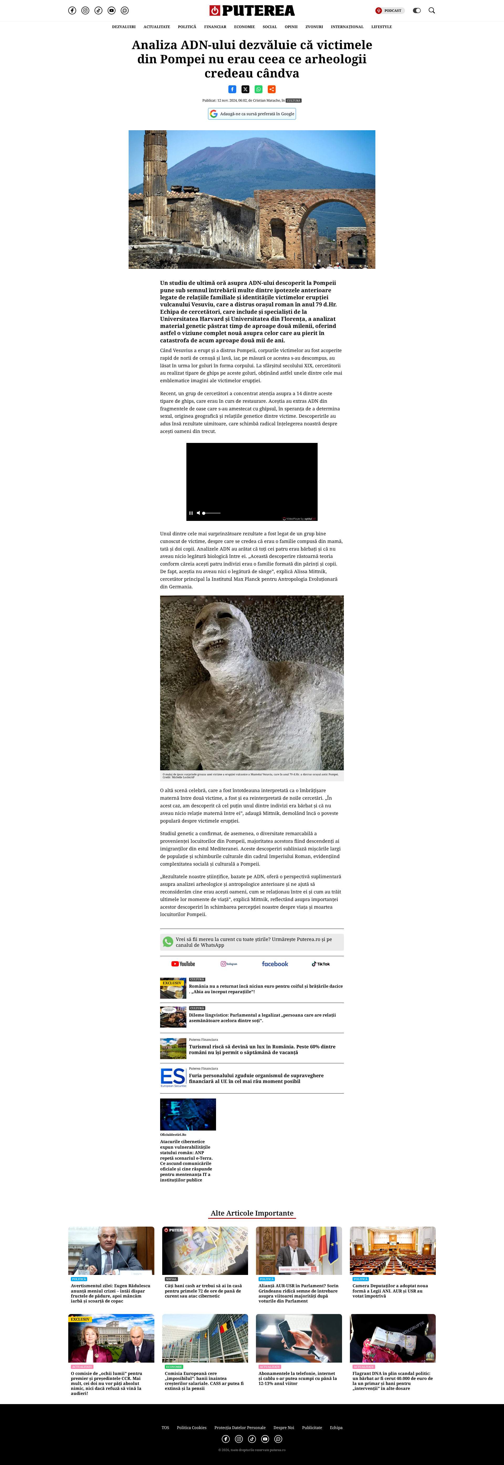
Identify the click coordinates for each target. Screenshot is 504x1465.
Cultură (293, 100)
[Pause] (191, 513)
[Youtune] (112, 10)
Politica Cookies (192, 1427)
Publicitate (312, 1427)
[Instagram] (85, 10)
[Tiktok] (98, 10)
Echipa (336, 1427)
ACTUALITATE (157, 26)
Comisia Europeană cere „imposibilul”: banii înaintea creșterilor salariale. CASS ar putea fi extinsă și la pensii (204, 1381)
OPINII (291, 26)
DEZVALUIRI (124, 26)
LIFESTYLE (381, 26)
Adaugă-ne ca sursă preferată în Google (257, 113)
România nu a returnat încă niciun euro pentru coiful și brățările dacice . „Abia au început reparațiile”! (266, 989)
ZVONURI (314, 26)
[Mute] (198, 513)
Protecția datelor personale (240, 1427)
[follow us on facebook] (275, 964)
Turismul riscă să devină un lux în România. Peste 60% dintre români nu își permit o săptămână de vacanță (262, 1049)
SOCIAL (270, 26)
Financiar (215, 26)
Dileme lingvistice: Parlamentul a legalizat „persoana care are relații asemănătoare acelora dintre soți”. (262, 1017)
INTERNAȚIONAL (347, 26)
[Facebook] (72, 10)
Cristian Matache (266, 100)
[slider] (211, 514)
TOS (165, 1427)
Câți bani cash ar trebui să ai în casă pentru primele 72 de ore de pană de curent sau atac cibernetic (203, 1291)
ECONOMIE (244, 26)
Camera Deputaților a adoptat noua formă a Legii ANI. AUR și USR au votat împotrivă (390, 1291)
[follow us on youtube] (183, 964)
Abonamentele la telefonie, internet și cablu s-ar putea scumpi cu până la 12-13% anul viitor (298, 1378)
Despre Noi (284, 1427)
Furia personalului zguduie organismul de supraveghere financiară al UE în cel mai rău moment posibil (256, 1078)
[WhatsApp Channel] (125, 10)
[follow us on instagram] (229, 964)
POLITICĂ (187, 26)
